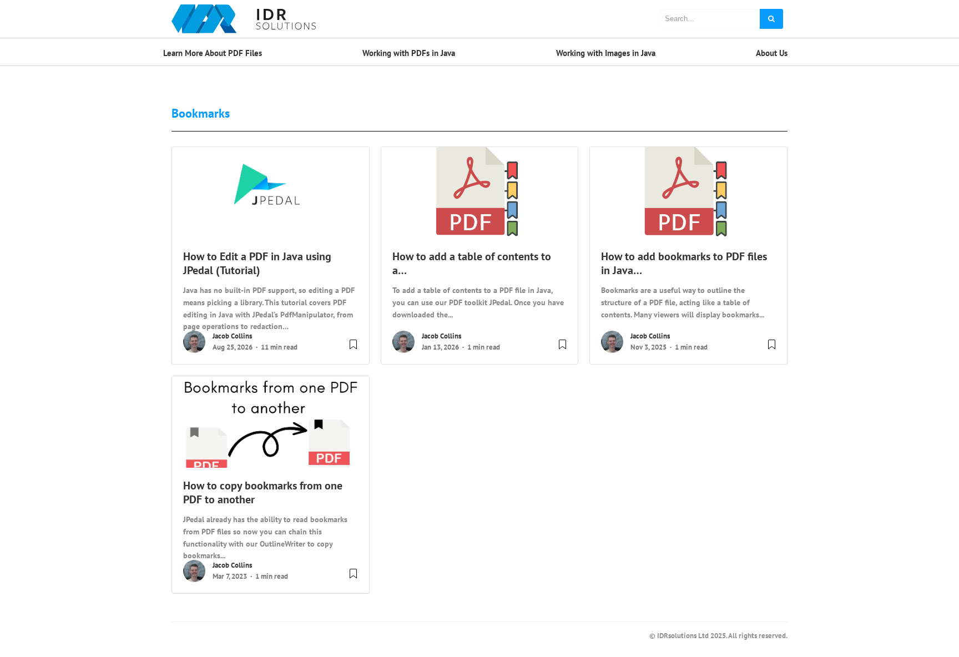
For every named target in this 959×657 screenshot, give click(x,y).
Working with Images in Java (605, 53)
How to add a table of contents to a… (471, 263)
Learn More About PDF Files (212, 53)
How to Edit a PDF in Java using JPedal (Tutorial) (257, 263)
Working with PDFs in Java (408, 53)
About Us (772, 53)
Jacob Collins (232, 336)
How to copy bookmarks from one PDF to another (262, 492)
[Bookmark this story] (353, 348)
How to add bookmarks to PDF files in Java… (684, 263)
